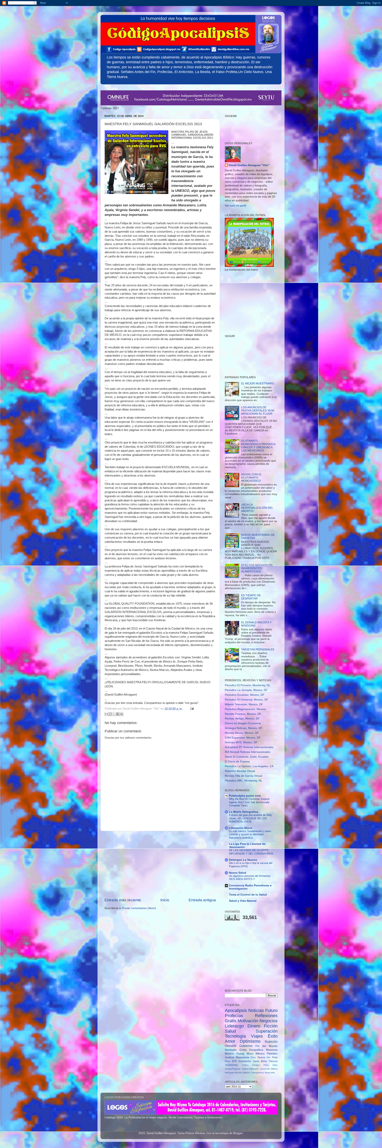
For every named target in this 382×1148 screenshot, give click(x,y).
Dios (253, 1057)
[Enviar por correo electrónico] (106, 714)
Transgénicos (257, 1072)
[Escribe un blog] (110, 714)
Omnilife (231, 1046)
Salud (230, 1031)
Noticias (256, 1010)
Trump (240, 1053)
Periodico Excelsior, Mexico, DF (244, 694)
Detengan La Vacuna (243, 859)
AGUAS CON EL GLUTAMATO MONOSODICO (251, 477)
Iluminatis (231, 1049)
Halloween (254, 1069)
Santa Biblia (260, 1061)
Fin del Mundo (266, 1046)
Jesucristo (265, 1069)
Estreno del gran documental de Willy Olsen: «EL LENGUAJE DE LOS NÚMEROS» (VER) (250, 818)
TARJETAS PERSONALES (257, 649)
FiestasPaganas (233, 1069)
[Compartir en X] (114, 714)
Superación (267, 1031)
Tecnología (235, 1036)
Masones (272, 1049)
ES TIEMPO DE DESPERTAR (251, 597)
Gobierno (245, 1046)
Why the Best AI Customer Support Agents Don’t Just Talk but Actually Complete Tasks (249, 802)
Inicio (164, 900)
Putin (227, 1061)
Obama (261, 1057)
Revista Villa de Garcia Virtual (243, 775)
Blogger (238, 1133)
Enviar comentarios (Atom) (139, 908)
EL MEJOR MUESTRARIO (257, 383)
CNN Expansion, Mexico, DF (243, 737)
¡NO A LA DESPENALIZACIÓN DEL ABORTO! (257, 508)
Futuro (271, 1010)
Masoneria (242, 1057)
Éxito (273, 1036)
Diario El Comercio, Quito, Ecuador (247, 756)
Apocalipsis (236, 1010)
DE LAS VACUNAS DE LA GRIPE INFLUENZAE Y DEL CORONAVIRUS (251, 852)
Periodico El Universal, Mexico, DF (246, 699)
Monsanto (229, 1072)
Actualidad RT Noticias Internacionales (249, 747)
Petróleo (272, 1053)
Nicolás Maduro (242, 1072)
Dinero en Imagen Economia (243, 723)
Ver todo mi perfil (235, 205)
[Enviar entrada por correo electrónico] (191, 708)
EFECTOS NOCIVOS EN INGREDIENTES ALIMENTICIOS (256, 568)
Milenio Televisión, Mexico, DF (244, 704)
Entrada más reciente (122, 900)
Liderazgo (234, 1025)
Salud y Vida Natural (242, 900)
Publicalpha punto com (245, 795)
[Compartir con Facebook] (118, 714)
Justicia (229, 1057)
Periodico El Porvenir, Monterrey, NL (247, 685)
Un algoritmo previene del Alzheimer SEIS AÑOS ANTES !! (249, 877)
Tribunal (273, 1061)
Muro (250, 1053)
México (260, 1053)
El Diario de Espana (237, 761)
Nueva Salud (237, 872)
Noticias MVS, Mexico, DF (241, 742)
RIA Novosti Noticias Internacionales (247, 751)
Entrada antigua (202, 900)
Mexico (229, 1053)
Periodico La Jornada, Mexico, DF (246, 690)
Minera (274, 1069)
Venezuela (270, 1072)
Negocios (268, 1020)
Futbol (245, 1069)
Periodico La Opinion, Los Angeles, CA (249, 766)
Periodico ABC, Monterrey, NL (243, 780)
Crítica (245, 1065)
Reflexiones (266, 1015)
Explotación (245, 1061)
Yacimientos (231, 1065)
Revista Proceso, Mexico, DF (243, 713)
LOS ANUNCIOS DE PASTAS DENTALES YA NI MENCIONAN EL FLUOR (257, 410)
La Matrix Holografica (243, 811)
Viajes (257, 1036)
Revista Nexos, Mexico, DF (242, 732)
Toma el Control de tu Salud (248, 894)
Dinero (254, 1025)
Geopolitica (256, 1049)
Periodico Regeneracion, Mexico (245, 709)
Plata (275, 1057)
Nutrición (271, 1041)
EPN (234, 1061)
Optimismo (250, 1041)
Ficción (271, 1025)
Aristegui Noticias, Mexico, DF (243, 728)
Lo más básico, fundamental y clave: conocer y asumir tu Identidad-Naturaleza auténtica (250, 834)
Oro (269, 1057)
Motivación (248, 1020)
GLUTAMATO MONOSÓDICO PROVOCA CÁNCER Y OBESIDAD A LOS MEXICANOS (258, 445)
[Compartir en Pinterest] (122, 714)
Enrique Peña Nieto (265, 1065)
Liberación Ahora (240, 827)
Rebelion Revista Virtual (240, 771)
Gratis (230, 1020)
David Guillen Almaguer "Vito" (249, 165)
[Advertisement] (160, 864)
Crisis (243, 1049)
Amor (230, 1041)
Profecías (234, 1015)
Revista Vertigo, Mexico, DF (242, 718)
